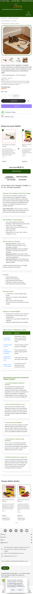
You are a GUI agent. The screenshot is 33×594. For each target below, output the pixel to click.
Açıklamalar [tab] (9, 176)
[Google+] (21, 530)
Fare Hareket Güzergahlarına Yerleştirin (10, 84)
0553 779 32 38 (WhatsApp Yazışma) (14, 553)
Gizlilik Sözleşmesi (17, 585)
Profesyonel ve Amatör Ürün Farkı (7, 358)
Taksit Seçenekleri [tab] (21, 176)
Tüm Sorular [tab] (22, 179)
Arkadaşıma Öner (9, 116)
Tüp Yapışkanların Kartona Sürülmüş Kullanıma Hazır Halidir (15, 82)
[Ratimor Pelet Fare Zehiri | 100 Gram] (9, 491)
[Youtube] (27, 530)
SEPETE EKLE (16, 171)
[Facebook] (5, 530)
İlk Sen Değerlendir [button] (21, 75)
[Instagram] (16, 530)
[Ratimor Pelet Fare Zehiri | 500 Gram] (24, 491)
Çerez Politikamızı (11, 586)
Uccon (7, 79)
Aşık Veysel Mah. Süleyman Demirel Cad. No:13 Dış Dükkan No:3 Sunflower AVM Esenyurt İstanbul (16, 549)
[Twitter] (10, 530)
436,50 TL (20, 167)
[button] (28, 40)
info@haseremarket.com (10, 556)
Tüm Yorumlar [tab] (11, 179)
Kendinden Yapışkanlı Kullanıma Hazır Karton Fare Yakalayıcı (15, 81)
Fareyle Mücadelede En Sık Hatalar (8, 351)
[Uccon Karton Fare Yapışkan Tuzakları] (16, 40)
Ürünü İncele (6, 518)
